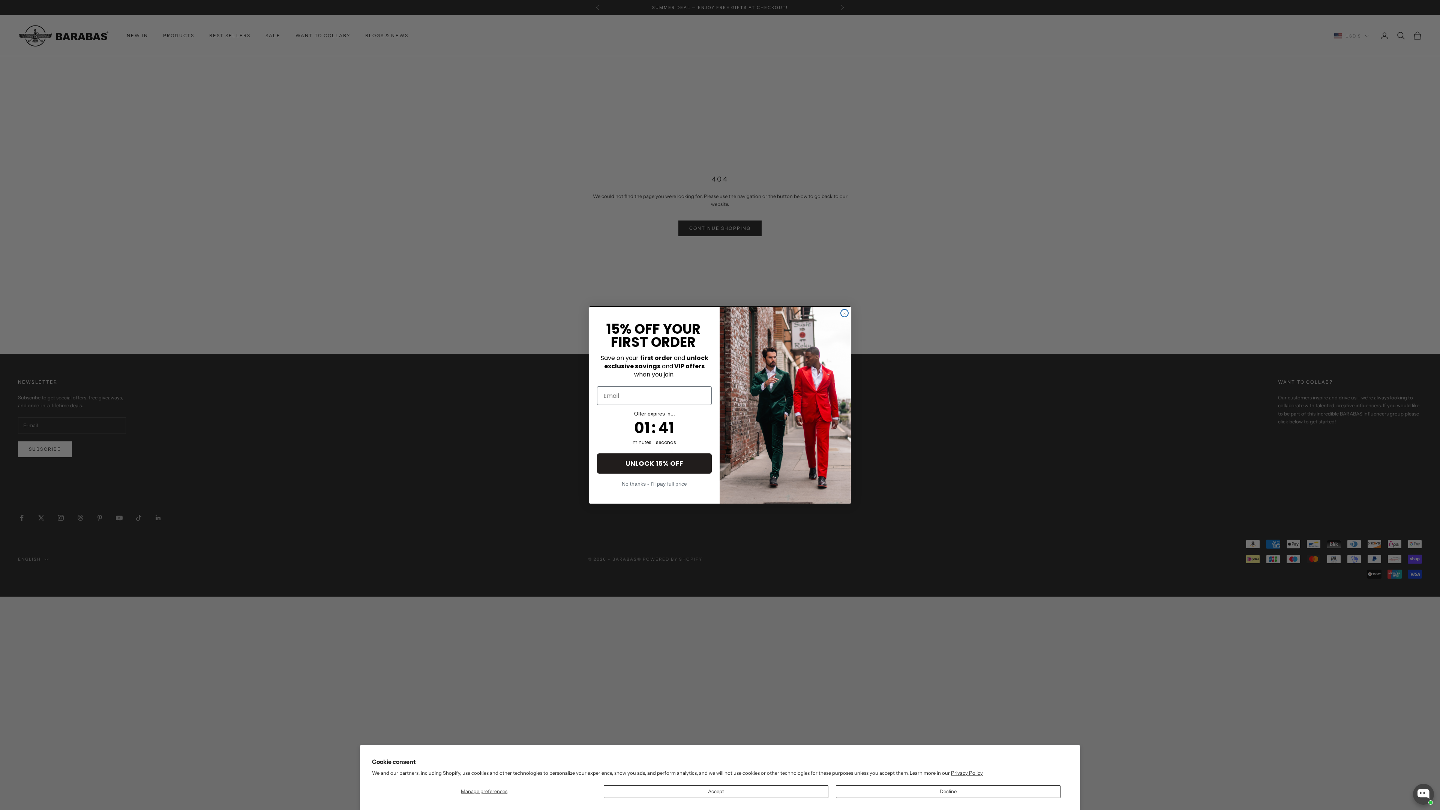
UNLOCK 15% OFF (654, 463)
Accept (716, 791)
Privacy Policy (967, 773)
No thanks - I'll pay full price (654, 483)
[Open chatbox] (1423, 794)
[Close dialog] (844, 313)
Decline (948, 791)
